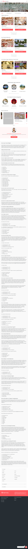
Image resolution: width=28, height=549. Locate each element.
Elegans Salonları (4, 25)
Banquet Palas (17, 119)
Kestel (15, 474)
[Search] (26, 1)
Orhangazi (15, 477)
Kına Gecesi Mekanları (18, 13)
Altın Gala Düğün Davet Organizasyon (20, 25)
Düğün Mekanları (9, 13)
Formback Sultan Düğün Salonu (19, 69)
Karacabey (3, 474)
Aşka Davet (3, 69)
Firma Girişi (2, 501)
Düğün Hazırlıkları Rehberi (4, 497)
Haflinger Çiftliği (17, 47)
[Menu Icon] (1, 1)
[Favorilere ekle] (12, 18)
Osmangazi (3, 479)
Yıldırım (3, 480)
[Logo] (5, 1)
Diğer (25, 13)
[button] (14, 469)
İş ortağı (15, 498)
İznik (15, 472)
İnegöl (3, 472)
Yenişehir (15, 479)
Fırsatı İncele (16, 123)
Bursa (2, 13)
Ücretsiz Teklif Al (7, 29)
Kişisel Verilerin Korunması (17, 497)
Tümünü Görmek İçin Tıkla (8, 118)
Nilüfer (3, 477)
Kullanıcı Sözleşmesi (4, 498)
